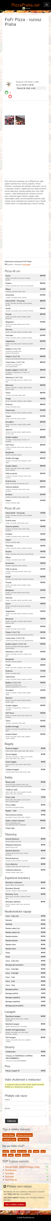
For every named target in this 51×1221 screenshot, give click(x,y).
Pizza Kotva (9, 1176)
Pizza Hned (9, 1173)
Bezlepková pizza (9, 1139)
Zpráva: (8, 1108)
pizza (43, 1151)
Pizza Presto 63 (11, 1179)
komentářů (26, 264)
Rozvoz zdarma (9, 1135)
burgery (5, 1151)
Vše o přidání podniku (14, 1204)
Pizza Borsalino (11, 1170)
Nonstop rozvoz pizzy (24, 1135)
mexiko (36, 1151)
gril (30, 1151)
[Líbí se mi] (6, 92)
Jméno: (7, 1099)
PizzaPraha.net (25, 5)
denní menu (22, 1151)
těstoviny (26, 1155)
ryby (4, 1155)
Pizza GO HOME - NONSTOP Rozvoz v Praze (22, 1167)
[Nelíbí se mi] (10, 96)
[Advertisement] (25, 52)
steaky (18, 1155)
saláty (11, 1155)
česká (13, 1151)
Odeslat (11, 1121)
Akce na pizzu (23, 1139)
